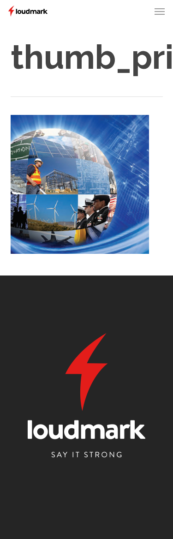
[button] (160, 11)
